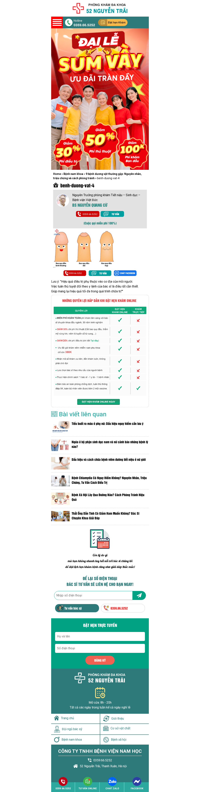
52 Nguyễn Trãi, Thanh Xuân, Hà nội (103, 766)
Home (57, 173)
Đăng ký (100, 660)
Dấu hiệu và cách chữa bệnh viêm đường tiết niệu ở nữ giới (109, 459)
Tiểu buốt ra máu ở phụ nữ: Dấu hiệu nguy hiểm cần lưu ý (107, 423)
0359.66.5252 (84, 24)
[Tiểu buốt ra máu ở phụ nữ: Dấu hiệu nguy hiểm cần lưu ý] (60, 427)
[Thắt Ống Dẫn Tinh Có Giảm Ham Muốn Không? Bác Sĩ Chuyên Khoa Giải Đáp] (60, 516)
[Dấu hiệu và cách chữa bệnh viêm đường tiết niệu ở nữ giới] (60, 463)
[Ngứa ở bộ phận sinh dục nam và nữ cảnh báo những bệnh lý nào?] (60, 445)
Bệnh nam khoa (73, 173)
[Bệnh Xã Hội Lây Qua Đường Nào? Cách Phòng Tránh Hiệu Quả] (60, 498)
